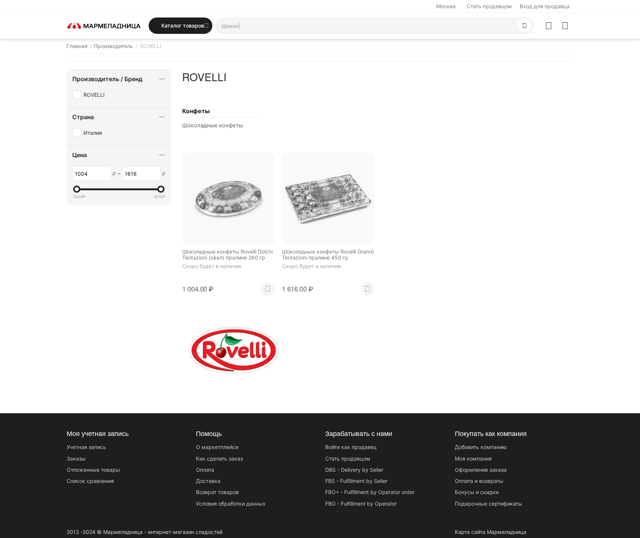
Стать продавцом (489, 6)
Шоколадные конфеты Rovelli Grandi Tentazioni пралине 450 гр (328, 255)
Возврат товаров (217, 492)
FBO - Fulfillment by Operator (361, 503)
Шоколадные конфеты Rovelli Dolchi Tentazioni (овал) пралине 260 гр (227, 255)
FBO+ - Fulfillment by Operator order (370, 492)
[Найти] (524, 25)
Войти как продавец (351, 447)
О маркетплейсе (217, 447)
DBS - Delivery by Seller (354, 470)
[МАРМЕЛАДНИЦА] (104, 25)
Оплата (205, 470)
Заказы (76, 458)
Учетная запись (86, 447)
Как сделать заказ (219, 458)
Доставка (208, 481)
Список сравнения (90, 481)
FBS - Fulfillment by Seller (356, 481)
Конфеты (196, 111)
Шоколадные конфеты (212, 125)
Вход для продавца (545, 6)
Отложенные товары (93, 470)
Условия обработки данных (231, 503)
